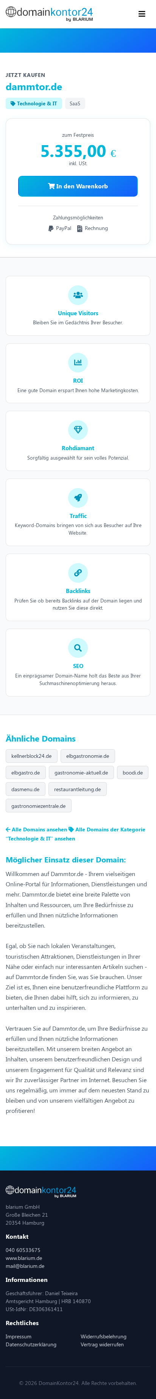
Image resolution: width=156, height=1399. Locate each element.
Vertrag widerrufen (102, 1344)
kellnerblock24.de (31, 755)
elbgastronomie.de (87, 755)
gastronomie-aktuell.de (81, 772)
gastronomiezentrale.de (38, 805)
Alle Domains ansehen (39, 829)
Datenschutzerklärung (31, 1344)
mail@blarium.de (25, 1265)
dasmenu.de (25, 789)
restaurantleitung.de (77, 789)
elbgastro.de (25, 772)
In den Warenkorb (81, 186)
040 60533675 (23, 1249)
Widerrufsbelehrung (103, 1336)
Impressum (18, 1336)
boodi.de (133, 772)
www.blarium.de (24, 1257)
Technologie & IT (36, 103)
